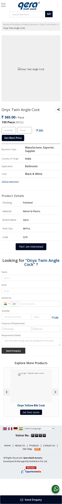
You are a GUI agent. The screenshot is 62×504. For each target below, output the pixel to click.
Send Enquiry (33, 500)
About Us (20, 445)
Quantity (6, 310)
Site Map (27, 448)
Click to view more (10, 181)
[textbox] (28, 14)
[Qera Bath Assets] (29, 6)
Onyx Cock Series (48, 24)
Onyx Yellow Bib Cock (25, 405)
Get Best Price (13, 138)
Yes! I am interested (31, 246)
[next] (55, 392)
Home (6, 24)
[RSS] (37, 448)
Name (4, 272)
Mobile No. (7, 297)
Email (4, 285)
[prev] (6, 392)
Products (16, 24)
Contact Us (49, 445)
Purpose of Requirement (13, 323)
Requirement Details (11, 335)
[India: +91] (6, 304)
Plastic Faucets (30, 24)
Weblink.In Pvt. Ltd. (38, 461)
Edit (40, 130)
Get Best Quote (25, 412)
